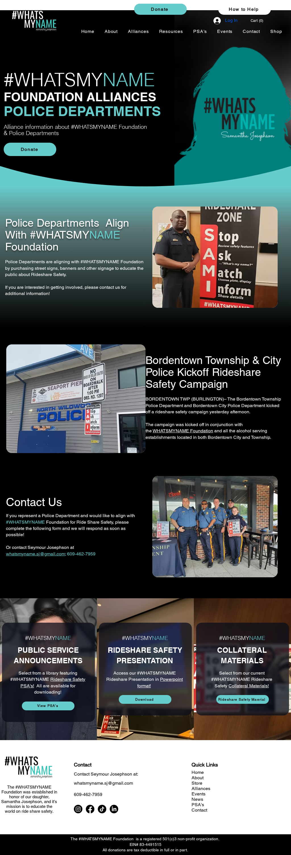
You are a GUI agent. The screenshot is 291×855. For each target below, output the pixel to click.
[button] (260, 20)
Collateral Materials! (248, 685)
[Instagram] (78, 809)
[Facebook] (90, 809)
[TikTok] (102, 809)
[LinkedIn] (114, 809)
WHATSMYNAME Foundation (183, 430)
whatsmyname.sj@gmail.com (35, 554)
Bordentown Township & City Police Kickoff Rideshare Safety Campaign (213, 372)
